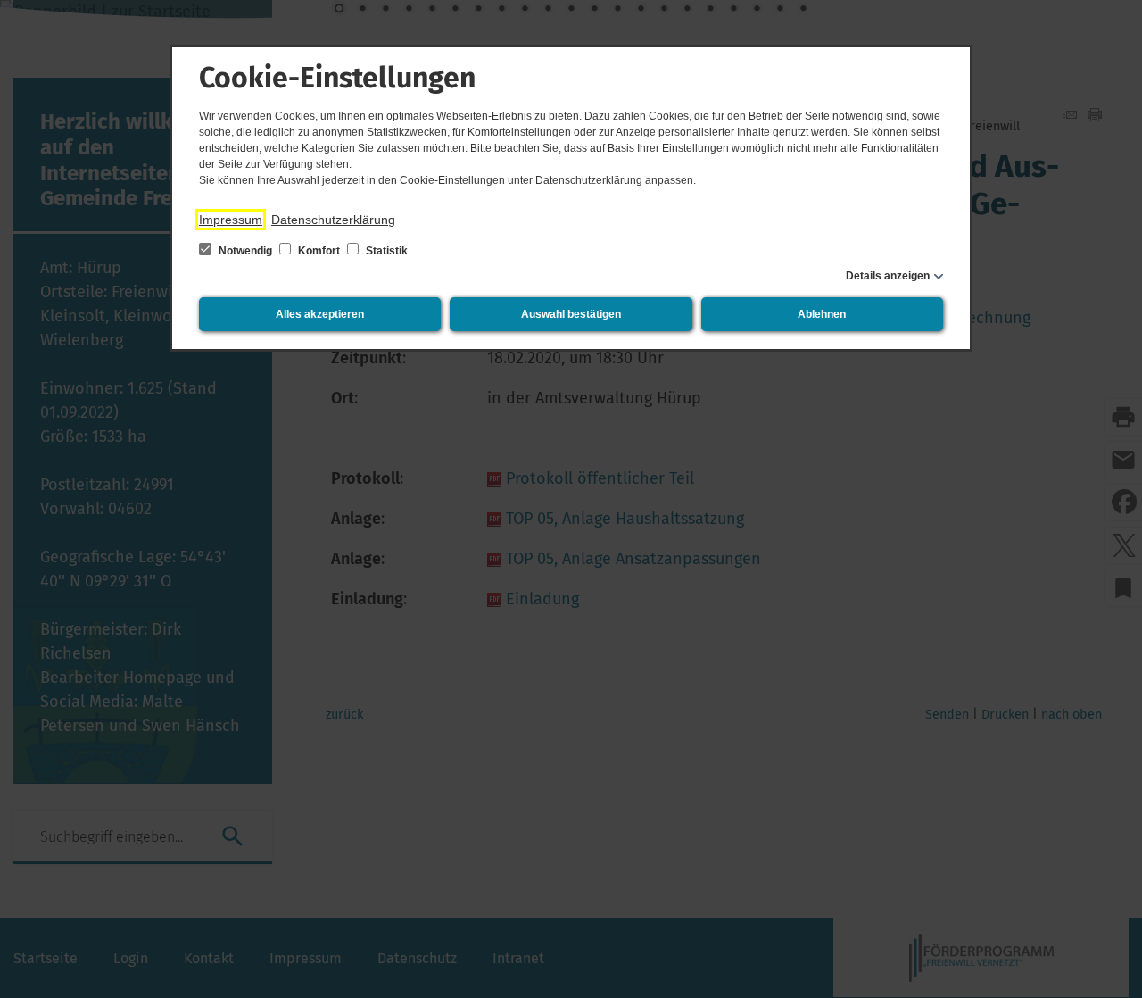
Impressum (230, 219)
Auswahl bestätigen (571, 314)
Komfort (319, 251)
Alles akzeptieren (320, 314)
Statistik (385, 251)
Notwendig (245, 251)
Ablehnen (822, 314)
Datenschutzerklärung (333, 219)
